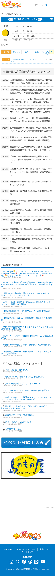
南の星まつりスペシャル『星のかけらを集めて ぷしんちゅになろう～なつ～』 (26, 407)
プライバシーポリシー (25, 549)
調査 (37, 52)
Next (51, 52)
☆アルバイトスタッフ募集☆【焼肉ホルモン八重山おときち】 (27, 337)
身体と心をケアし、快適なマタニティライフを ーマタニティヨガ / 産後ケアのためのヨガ (26, 398)
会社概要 (8, 549)
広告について (45, 549)
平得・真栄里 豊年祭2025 (17, 370)
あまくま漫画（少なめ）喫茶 (18, 422)
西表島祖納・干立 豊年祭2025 (19, 415)
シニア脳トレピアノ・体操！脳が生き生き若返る (27, 390)
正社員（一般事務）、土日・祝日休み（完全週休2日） (27, 344)
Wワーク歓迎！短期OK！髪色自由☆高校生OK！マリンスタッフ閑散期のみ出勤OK (27, 303)
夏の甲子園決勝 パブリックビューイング (23, 383)
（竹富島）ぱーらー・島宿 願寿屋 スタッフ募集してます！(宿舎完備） (26, 352)
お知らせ (16, 52)
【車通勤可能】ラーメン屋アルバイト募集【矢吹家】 (27, 311)
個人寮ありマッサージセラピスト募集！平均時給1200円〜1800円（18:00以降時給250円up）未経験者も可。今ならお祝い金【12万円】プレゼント (26, 273)
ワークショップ (47, 53)
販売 (27, 52)
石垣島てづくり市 (13, 429)
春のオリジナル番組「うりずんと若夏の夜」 (25, 377)
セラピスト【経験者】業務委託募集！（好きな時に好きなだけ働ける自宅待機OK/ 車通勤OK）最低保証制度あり (27, 284)
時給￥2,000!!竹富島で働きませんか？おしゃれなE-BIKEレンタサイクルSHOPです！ (25, 294)
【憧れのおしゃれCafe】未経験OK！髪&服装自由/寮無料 (26, 319)
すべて (6, 52)
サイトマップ (27, 552)
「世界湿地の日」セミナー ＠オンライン (25, 60)
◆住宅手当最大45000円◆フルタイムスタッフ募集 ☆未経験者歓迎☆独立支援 (27, 328)
